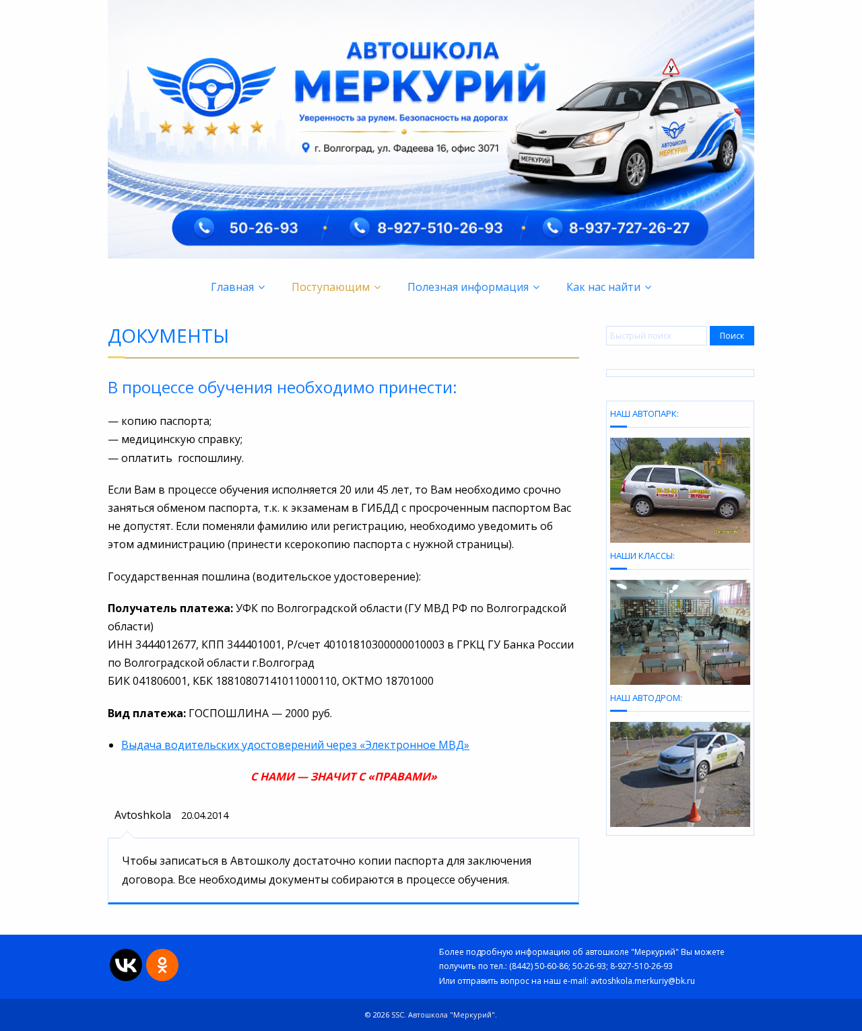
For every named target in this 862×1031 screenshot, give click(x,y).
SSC (397, 1014)
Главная (232, 286)
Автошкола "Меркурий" (451, 1014)
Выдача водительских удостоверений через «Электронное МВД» (295, 744)
